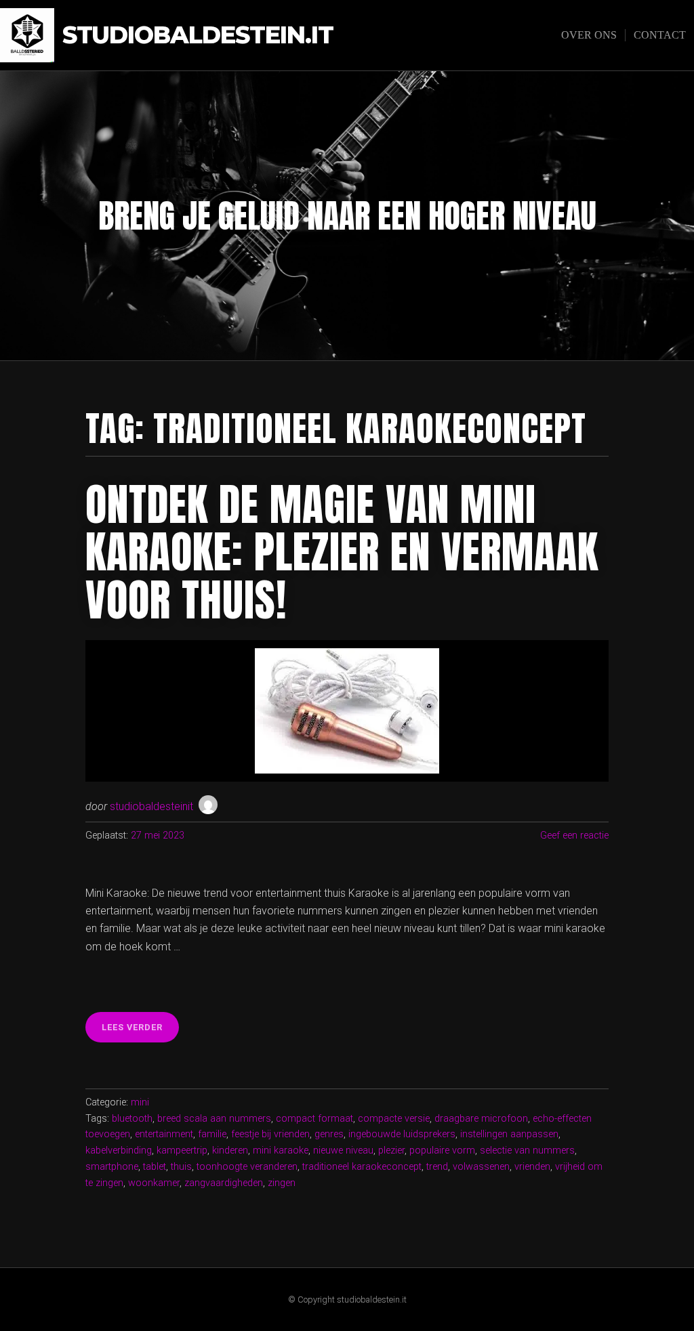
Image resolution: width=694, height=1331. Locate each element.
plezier (391, 1150)
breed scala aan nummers (214, 1118)
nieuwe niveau (343, 1150)
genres (329, 1134)
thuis (181, 1166)
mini (140, 1102)
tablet (154, 1166)
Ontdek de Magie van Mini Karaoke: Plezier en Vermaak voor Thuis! (341, 552)
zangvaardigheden (223, 1183)
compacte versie (394, 1118)
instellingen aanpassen (509, 1134)
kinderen (230, 1150)
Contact (660, 35)
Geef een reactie (574, 835)
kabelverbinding (118, 1150)
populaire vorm (442, 1150)
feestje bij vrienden (270, 1134)
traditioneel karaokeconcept (362, 1166)
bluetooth (132, 1118)
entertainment (164, 1134)
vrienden (532, 1166)
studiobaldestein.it (197, 35)
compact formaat (314, 1118)
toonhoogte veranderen (247, 1166)
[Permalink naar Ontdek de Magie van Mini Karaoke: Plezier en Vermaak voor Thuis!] (347, 711)
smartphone (111, 1166)
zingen (281, 1183)
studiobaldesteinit (151, 806)
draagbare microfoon (481, 1118)
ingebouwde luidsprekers (401, 1134)
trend (437, 1166)
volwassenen (481, 1166)
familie (212, 1134)
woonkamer (154, 1183)
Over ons (589, 35)
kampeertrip (182, 1150)
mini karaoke (280, 1150)
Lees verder (140, 1031)
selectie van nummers (527, 1150)
